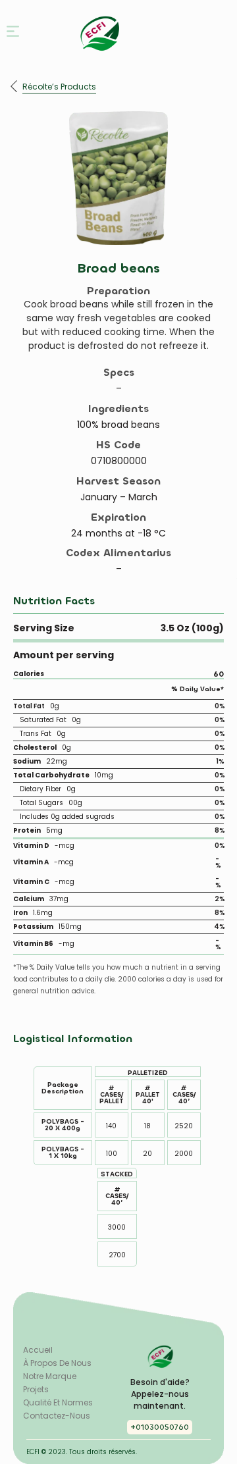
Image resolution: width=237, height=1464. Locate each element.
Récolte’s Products (59, 87)
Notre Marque (49, 1376)
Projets (36, 1389)
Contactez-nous (56, 1416)
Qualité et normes (58, 1403)
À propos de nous (57, 1363)
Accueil (38, 1350)
